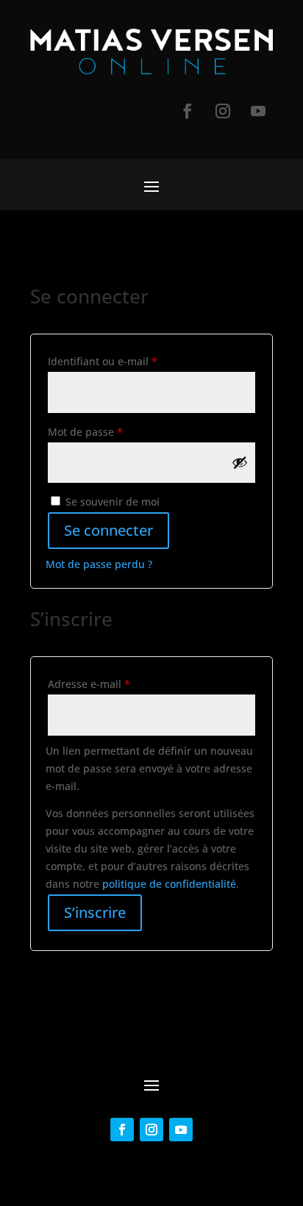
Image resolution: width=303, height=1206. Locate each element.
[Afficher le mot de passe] (240, 462)
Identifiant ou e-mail (130, 360)
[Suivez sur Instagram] (223, 111)
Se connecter (108, 530)
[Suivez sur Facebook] (187, 111)
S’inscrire (95, 912)
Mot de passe (112, 431)
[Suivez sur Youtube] (258, 111)
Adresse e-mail (116, 683)
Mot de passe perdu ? (99, 564)
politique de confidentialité (169, 884)
